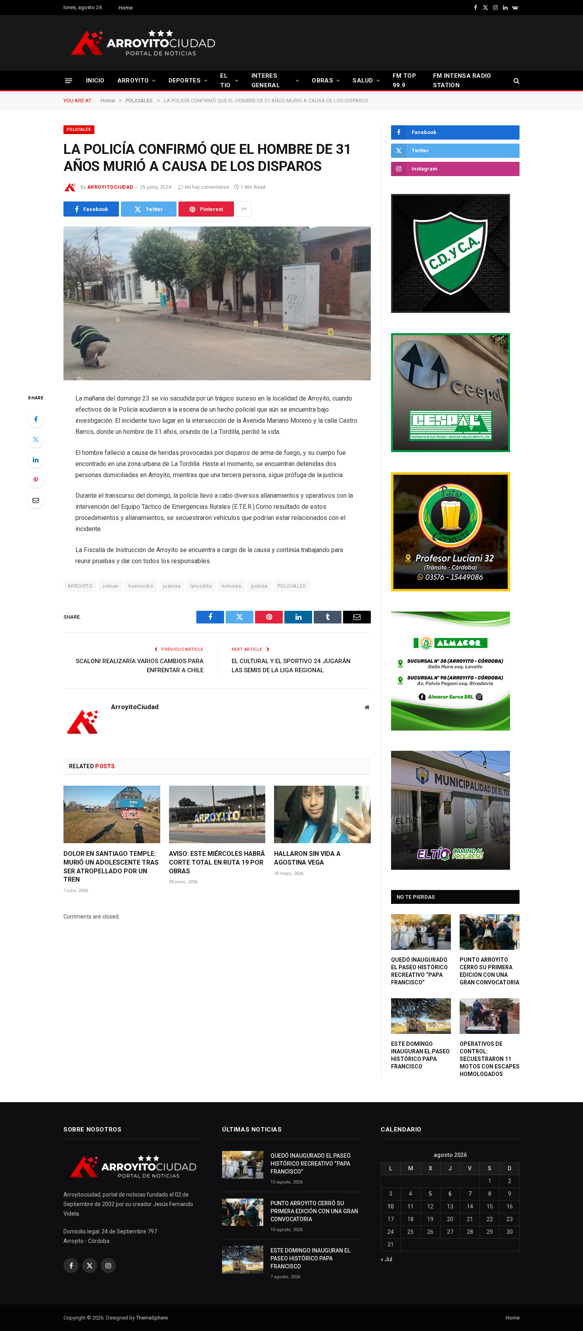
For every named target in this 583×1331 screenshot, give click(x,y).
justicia (171, 586)
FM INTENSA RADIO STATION (462, 80)
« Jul (386, 1259)
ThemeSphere (152, 1318)
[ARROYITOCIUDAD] (142, 43)
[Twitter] (36, 439)
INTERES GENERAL (265, 80)
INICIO (95, 80)
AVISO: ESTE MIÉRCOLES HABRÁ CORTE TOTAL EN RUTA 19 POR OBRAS (217, 862)
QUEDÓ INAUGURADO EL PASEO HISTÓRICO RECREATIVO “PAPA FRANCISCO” (419, 971)
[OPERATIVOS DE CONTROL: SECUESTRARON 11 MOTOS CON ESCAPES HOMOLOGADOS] (490, 1016)
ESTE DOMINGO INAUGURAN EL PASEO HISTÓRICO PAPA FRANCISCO (420, 1055)
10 (390, 1206)
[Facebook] (36, 419)
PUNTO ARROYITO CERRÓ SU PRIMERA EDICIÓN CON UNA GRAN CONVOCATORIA (489, 971)
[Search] (516, 81)
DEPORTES (185, 80)
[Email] (36, 500)
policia (259, 586)
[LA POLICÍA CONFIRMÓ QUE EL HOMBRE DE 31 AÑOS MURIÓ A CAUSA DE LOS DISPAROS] (217, 303)
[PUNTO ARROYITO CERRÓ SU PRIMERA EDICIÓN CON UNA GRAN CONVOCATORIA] (490, 932)
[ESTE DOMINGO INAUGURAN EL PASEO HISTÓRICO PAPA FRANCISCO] (421, 1016)
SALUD (363, 80)
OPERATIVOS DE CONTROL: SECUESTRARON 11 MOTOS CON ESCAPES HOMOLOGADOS (490, 1059)
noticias (231, 586)
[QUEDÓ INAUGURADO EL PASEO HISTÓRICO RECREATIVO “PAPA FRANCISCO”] (421, 932)
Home (125, 8)
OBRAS (322, 80)
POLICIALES (79, 129)
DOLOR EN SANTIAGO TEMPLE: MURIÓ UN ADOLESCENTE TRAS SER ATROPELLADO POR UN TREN (111, 866)
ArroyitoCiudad (110, 187)
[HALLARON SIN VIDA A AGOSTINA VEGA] (322, 814)
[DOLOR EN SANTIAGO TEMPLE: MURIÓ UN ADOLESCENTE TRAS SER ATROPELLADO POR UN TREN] (111, 814)
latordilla (201, 586)
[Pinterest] (36, 480)
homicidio (140, 586)
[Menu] (68, 80)
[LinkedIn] (36, 460)
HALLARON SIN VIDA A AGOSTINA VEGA (307, 858)
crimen (110, 586)
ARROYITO (133, 80)
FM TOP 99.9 (404, 80)
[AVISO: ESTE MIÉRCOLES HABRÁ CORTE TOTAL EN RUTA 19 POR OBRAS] (217, 814)
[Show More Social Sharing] (244, 209)
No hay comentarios (207, 187)
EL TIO (225, 80)
